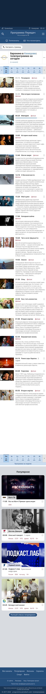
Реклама (18, 681)
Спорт (19, 674)
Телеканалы (14, 40)
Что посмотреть (33, 40)
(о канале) (14, 62)
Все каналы (7, 671)
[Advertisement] (23, 430)
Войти (26, 674)
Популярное (19, 671)
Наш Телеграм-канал (31, 681)
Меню (44, 57)
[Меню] (43, 34)
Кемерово (30, 53)
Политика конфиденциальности (23, 684)
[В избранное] (44, 78)
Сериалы (40, 671)
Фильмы (30, 671)
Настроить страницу (13, 47)
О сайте (10, 681)
